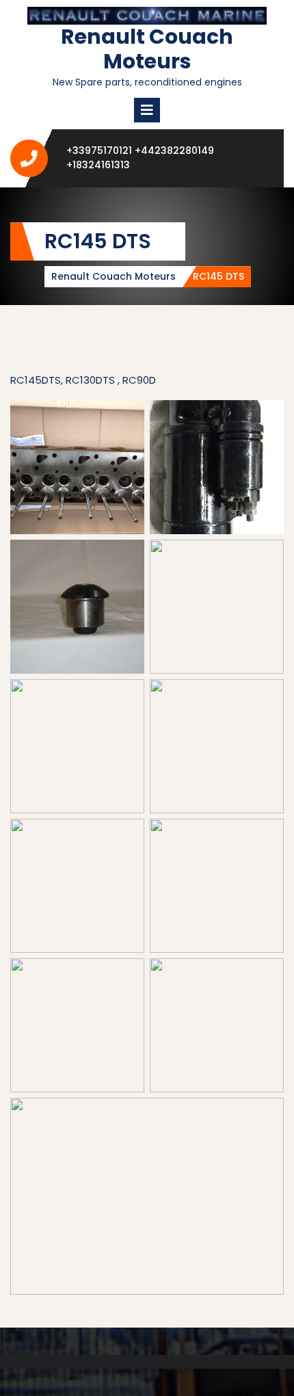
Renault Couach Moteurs (147, 49)
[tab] (147, 110)
